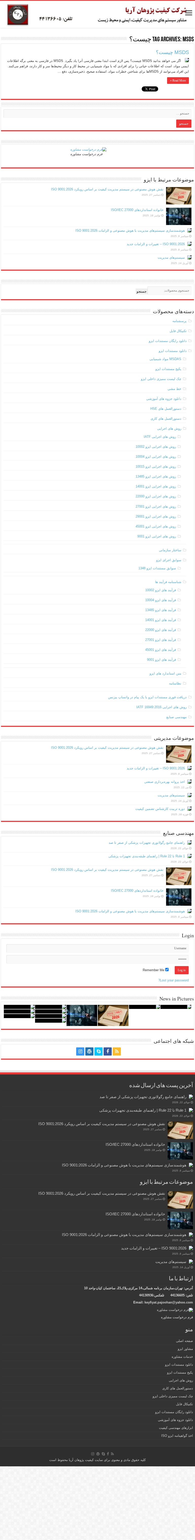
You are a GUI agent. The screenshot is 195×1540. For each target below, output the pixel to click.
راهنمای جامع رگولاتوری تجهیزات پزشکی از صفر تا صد (147, 843)
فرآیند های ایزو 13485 (160, 610)
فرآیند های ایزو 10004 (160, 600)
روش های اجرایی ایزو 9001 (156, 536)
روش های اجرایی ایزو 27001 (156, 506)
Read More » (178, 80)
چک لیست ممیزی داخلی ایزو (161, 379)
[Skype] (98, 1051)
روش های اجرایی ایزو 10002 (156, 447)
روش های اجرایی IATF (160, 437)
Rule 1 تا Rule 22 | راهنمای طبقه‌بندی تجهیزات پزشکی (146, 856)
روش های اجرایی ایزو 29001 (156, 516)
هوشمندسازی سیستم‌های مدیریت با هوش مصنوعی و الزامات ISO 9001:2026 (130, 230)
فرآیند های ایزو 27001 (160, 640)
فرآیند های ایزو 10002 (160, 590)
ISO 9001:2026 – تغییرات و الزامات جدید (156, 244)
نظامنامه (175, 683)
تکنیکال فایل (178, 331)
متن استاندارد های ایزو (165, 673)
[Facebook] (108, 1051)
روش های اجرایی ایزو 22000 (156, 496)
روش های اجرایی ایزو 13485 (156, 476)
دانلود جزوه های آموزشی (163, 399)
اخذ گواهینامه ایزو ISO (177, 1436)
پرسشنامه (179, 321)
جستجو (142, 291)
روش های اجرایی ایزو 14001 (156, 486)
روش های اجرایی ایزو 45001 (156, 526)
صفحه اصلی (184, 1341)
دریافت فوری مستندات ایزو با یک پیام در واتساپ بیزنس (147, 697)
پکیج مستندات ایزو (168, 369)
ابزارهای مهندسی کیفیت (176, 1428)
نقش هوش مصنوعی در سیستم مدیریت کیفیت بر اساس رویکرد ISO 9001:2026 (107, 189)
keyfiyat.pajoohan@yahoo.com (168, 1302)
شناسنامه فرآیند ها (168, 582)
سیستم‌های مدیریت (171, 257)
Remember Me (154, 970)
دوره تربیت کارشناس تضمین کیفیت (160, 809)
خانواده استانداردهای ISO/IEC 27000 (137, 210)
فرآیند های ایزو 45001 (160, 650)
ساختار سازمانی (170, 550)
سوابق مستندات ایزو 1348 (157, 568)
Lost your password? (173, 980)
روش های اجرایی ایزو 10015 (156, 466)
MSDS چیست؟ (172, 52)
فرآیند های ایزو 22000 (160, 630)
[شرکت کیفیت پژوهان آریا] (97, 14)
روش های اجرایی (169, 428)
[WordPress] (89, 1051)
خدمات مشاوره (182, 1357)
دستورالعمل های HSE (165, 409)
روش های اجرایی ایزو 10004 (156, 456)
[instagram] (80, 1051)
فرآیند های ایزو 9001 (161, 660)
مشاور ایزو (185, 1349)
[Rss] (117, 1051)
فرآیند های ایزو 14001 (160, 620)
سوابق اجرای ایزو (168, 560)
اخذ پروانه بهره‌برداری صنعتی (164, 782)
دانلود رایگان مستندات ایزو (168, 341)
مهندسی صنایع (176, 717)
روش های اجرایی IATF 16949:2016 (161, 707)
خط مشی (174, 389)
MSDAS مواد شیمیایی (165, 359)
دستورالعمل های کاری (166, 418)
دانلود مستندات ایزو (173, 351)
